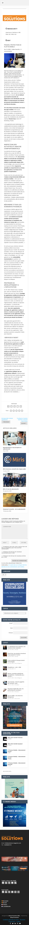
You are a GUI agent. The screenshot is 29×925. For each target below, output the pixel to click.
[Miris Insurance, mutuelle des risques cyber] (14, 460)
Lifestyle (16, 649)
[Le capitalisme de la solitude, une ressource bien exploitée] (5, 648)
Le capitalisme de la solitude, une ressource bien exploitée (16, 647)
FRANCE (5, 904)
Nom (11, 628)
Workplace (17, 684)
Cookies (18, 921)
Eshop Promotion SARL (14, 915)
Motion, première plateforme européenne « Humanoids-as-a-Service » (16, 675)
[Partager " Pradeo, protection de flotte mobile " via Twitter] (11, 406)
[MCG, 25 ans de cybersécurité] (14, 480)
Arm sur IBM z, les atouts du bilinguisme (15, 696)
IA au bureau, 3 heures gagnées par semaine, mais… (16, 682)
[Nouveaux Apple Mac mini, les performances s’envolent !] (5, 690)
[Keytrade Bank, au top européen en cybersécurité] (14, 438)
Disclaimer (22, 919)
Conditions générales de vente (11, 919)
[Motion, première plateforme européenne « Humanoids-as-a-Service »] (5, 675)
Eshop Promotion (14, 917)
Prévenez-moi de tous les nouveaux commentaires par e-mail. (11, 552)
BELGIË (5, 902)
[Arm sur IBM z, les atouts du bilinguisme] (5, 697)
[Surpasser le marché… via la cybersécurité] (14, 500)
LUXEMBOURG (7, 906)
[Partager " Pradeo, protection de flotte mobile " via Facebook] (8, 406)
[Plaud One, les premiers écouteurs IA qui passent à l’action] (5, 654)
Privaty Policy (12, 921)
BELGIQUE (5, 901)
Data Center (17, 698)
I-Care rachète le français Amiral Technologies (16, 661)
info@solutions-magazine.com (13, 843)
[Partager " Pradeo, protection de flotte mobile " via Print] (20, 406)
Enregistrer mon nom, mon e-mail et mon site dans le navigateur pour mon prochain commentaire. (14, 548)
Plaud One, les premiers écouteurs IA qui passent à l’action (17, 654)
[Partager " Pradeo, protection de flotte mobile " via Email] (17, 406)
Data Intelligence (18, 663)
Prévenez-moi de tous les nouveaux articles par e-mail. (13, 556)
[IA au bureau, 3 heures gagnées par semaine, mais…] (5, 683)
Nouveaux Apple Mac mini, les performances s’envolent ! (16, 689)
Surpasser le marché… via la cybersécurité (14, 509)
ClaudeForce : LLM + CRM (14, 667)
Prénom (11, 632)
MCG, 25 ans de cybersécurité (11, 489)
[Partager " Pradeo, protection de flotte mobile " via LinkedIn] (14, 406)
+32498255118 (7, 845)
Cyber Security (16, 49)
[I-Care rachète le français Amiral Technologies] (5, 661)
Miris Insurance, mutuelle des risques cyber (14, 469)
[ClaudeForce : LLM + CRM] (5, 668)
